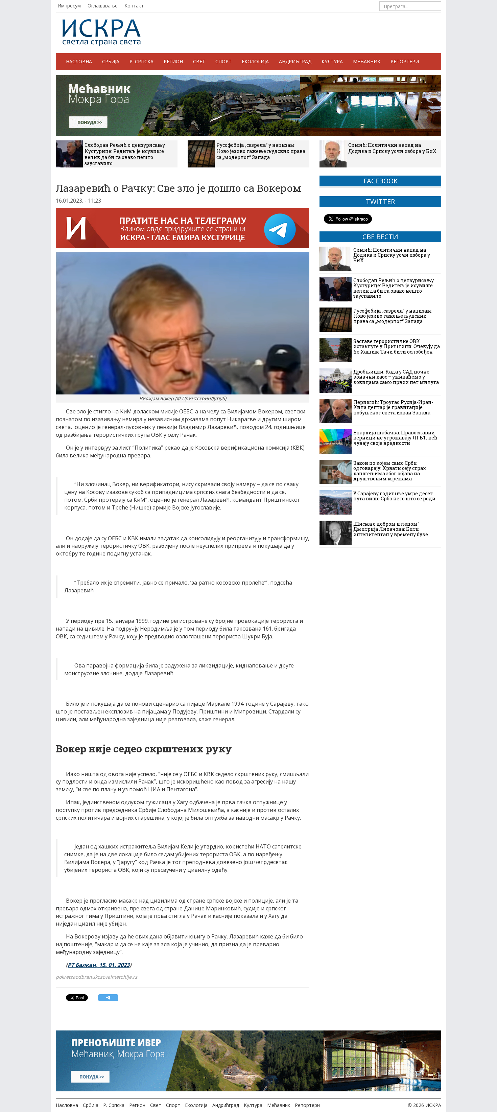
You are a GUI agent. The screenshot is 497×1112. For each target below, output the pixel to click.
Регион (173, 61)
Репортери (404, 61)
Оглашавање (103, 5)
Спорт (223, 61)
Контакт (134, 5)
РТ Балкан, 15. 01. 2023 (98, 965)
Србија (110, 61)
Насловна (79, 61)
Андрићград (295, 61)
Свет (199, 61)
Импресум (69, 5)
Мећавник (366, 61)
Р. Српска (141, 61)
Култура (332, 61)
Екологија (255, 61)
